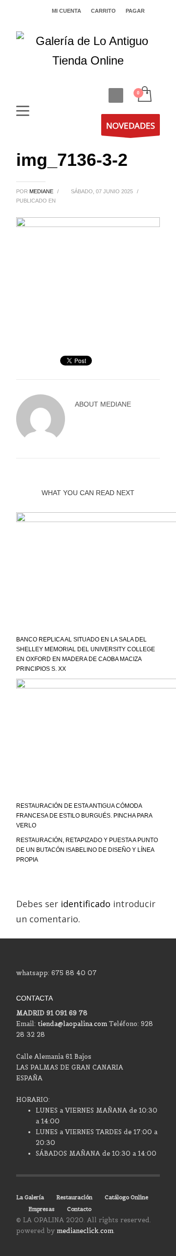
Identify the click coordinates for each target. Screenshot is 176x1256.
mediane (42, 191)
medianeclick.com (85, 1231)
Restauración (74, 1197)
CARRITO (103, 11)
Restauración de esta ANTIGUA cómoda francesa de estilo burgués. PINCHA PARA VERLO (84, 815)
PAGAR (135, 11)
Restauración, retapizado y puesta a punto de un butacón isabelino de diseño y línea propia (87, 850)
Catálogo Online (126, 1197)
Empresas (41, 1209)
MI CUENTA (66, 11)
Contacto (79, 1209)
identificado (87, 904)
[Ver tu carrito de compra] (144, 94)
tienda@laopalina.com (72, 1024)
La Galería (30, 1197)
